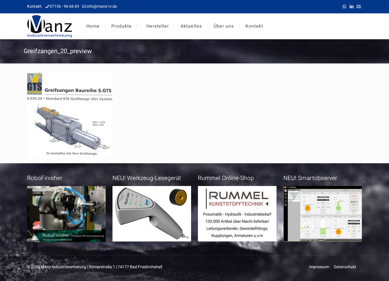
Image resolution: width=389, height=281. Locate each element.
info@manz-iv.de (102, 6)
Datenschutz (345, 267)
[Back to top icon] (362, 269)
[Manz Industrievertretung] (49, 26)
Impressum (319, 267)
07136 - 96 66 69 (64, 6)
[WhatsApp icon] (344, 6)
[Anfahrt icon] (359, 6)
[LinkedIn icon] (351, 6)
